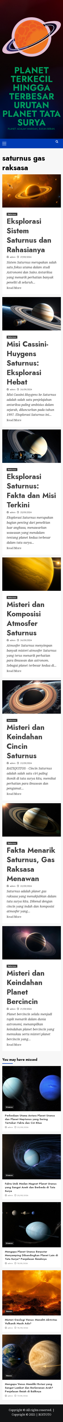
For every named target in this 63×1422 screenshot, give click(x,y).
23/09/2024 (26, 763)
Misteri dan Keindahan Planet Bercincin (26, 987)
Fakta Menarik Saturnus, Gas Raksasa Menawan (31, 864)
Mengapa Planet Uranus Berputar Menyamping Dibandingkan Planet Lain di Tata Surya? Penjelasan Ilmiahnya (31, 1255)
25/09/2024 (26, 512)
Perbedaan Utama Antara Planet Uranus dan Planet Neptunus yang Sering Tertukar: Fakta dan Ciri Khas (30, 1119)
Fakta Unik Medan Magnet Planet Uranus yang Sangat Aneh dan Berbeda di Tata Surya (31, 1187)
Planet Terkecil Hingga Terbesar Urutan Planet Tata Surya (31, 96)
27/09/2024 (25, 257)
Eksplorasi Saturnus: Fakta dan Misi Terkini (31, 490)
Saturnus (12, 214)
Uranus (9, 1107)
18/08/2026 (22, 1327)
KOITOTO (44, 1414)
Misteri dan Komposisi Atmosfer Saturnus (26, 618)
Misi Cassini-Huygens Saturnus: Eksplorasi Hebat (27, 363)
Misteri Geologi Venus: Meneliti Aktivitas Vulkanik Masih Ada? (31, 1321)
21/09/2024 (26, 1009)
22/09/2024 (26, 886)
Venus (9, 1311)
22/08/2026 (23, 1127)
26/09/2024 (26, 389)
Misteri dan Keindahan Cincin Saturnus (26, 741)
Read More (14, 288)
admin (13, 257)
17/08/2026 (22, 1395)
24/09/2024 (26, 640)
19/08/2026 (22, 1263)
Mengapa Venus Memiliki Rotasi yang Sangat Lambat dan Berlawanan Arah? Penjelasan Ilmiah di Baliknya (29, 1387)
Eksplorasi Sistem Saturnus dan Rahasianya (29, 235)
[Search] (57, 143)
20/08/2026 (22, 1195)
